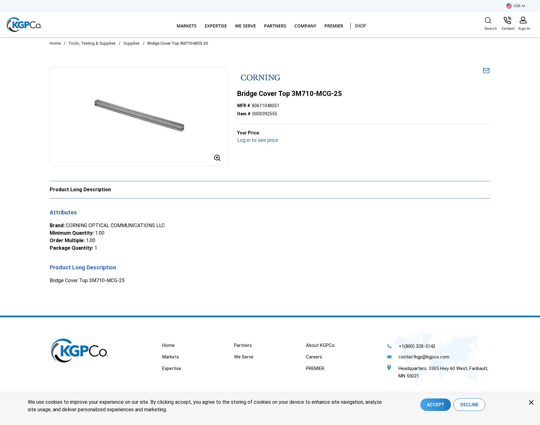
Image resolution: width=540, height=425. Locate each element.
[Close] (531, 402)
